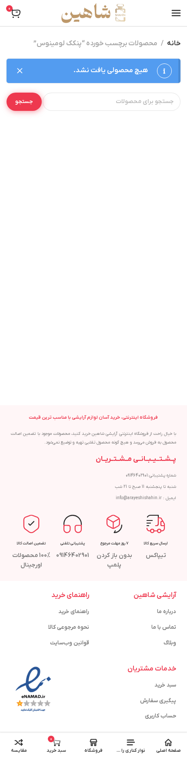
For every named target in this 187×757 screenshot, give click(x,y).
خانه (173, 43)
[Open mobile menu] (176, 13)
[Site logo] (93, 13)
